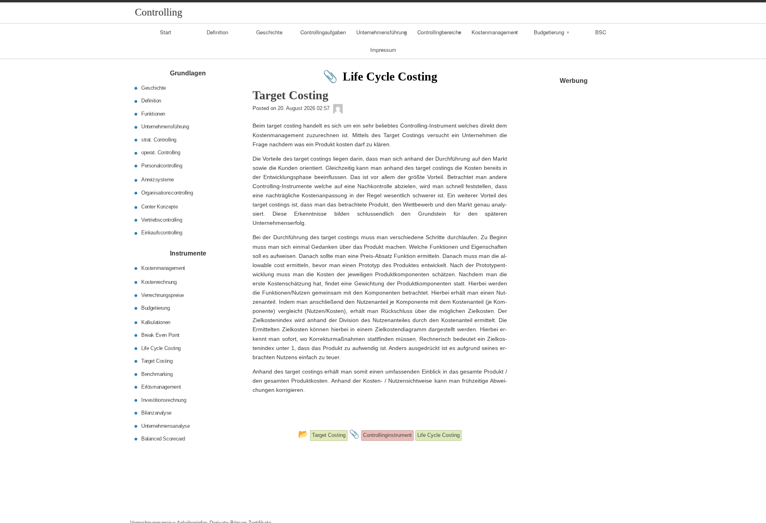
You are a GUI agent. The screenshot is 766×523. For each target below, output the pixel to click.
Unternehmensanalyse (165, 426)
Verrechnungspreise (162, 295)
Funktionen (153, 114)
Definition (217, 32)
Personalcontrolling (161, 166)
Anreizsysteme (157, 180)
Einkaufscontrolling (161, 233)
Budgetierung (549, 32)
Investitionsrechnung (163, 400)
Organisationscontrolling (167, 193)
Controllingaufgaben (323, 32)
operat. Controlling (160, 152)
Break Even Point (160, 335)
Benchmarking (156, 374)
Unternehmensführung (381, 32)
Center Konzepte (159, 207)
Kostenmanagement (495, 32)
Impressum (383, 49)
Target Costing (157, 361)
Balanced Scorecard (163, 439)
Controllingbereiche (439, 32)
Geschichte (269, 32)
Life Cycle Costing (161, 348)
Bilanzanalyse (156, 413)
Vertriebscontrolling (161, 220)
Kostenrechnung (159, 282)
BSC (600, 32)
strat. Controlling (158, 140)
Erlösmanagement (161, 387)
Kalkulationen (155, 322)
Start (165, 32)
